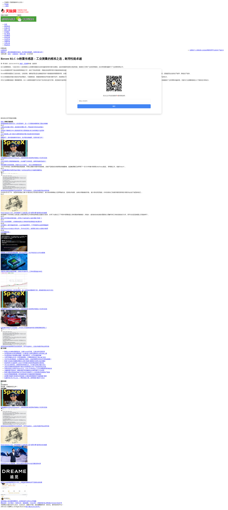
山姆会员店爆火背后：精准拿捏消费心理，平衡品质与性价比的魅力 (22, 127)
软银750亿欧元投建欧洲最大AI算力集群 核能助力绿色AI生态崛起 (24, 361)
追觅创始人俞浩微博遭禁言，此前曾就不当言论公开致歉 (18, 501)
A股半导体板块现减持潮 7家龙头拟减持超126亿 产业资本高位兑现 (25, 366)
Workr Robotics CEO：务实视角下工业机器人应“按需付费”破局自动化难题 (24, 212)
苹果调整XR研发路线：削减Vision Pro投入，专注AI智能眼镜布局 (21, 165)
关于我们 (11, 503)
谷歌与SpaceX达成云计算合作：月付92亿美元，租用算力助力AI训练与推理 (24, 228)
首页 (9, 54)
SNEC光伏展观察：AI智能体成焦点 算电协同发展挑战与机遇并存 (21, 221)
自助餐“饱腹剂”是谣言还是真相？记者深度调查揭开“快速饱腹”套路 (25, 376)
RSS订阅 (33, 503)
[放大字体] (1, 63)
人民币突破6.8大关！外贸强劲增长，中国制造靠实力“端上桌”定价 (25, 357)
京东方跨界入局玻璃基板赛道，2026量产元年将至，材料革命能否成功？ (23, 161)
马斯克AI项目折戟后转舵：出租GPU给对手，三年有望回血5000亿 (21, 271)
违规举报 (40, 503)
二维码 (6, 6)
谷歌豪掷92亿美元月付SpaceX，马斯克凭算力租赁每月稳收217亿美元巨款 (24, 52)
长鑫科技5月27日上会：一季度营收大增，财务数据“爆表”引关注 (24, 378)
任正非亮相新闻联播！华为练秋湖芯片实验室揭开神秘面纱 (22, 374)
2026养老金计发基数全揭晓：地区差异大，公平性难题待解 (22, 355)
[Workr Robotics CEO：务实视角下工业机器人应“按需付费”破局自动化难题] (114, 203)
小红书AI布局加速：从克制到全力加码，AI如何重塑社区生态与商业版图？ (27, 359)
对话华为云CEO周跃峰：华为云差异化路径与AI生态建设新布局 (21, 463)
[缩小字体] (3, 63)
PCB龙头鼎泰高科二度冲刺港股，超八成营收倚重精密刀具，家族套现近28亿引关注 (27, 290)
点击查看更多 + (5, 232)
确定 (114, 106)
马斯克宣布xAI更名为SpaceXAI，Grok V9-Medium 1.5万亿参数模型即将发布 (28, 368)
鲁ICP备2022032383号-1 (32, 506)
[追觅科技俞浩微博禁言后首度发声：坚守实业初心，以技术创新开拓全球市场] (114, 181)
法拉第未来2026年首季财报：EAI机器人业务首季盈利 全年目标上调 (25, 353)
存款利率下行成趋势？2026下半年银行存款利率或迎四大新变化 (24, 363)
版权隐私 (26, 503)
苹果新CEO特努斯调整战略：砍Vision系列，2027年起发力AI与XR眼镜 (23, 252)
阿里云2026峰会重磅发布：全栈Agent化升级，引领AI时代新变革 (24, 351)
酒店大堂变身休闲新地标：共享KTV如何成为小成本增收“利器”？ (21, 218)
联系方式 (18, 503)
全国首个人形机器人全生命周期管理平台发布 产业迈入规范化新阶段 (203, 50)
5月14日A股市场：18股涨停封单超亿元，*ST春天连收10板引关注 (25, 364)
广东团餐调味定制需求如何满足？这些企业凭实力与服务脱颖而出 (21, 170)
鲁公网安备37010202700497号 (52, 503)
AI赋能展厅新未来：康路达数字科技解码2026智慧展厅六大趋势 (24, 370)
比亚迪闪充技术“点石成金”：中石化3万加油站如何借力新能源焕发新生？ (24, 327)
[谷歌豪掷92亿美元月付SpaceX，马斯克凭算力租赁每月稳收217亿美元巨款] (114, 148)
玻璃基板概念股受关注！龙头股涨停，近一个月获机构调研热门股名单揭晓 (24, 123)
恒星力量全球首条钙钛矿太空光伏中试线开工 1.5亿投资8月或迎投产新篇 (27, 372)
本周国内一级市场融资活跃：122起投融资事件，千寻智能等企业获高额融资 (24, 225)
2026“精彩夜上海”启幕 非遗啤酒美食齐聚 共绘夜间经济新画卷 (20, 134)
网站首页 (3, 503)
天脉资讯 (15, 54)
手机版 (6, 4)
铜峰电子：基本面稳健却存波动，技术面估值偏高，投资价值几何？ (22, 137)
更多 (3, 121)
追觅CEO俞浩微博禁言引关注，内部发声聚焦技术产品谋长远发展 (21, 482)
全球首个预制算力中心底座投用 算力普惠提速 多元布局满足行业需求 (22, 130)
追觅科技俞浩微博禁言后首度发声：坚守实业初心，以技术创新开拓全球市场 (25, 190)
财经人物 (22, 54)
